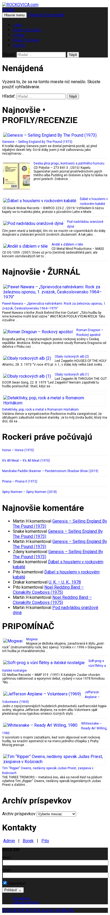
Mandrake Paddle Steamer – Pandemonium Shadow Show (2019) (50, 471)
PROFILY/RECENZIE (27, 30)
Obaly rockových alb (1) (72, 374)
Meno (6, 857)
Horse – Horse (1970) (18, 450)
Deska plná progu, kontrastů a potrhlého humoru (69, 163)
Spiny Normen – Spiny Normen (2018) (29, 492)
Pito (45, 840)
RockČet (19, 45)
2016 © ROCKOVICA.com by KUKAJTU (38, 910)
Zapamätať (16, 883)
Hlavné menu (14, 15)
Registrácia (21, 898)
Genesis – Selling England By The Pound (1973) (37, 142)
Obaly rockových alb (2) (72, 356)
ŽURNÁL (19, 35)
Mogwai (32, 639)
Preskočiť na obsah (46, 14)
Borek (28, 840)
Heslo (6, 870)
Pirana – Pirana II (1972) (19, 481)
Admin (9, 840)
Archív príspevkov (19, 813)
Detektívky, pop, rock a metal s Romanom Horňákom (40, 409)
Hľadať (8, 9)
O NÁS (17, 25)
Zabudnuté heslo (26, 902)
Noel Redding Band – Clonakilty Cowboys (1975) (48, 590)
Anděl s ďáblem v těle (67, 244)
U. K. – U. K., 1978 (65, 582)
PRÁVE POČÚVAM (26, 40)
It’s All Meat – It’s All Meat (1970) (26, 460)
